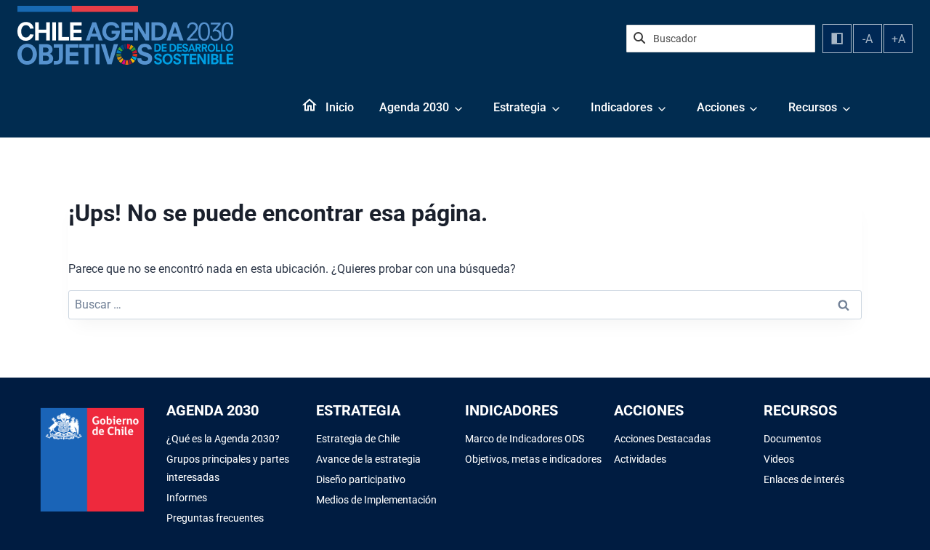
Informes (186, 497)
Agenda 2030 (414, 107)
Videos (779, 459)
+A (898, 39)
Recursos (812, 107)
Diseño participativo (360, 479)
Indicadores (621, 107)
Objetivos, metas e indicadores (533, 459)
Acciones (721, 107)
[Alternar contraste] (837, 38)
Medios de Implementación (376, 500)
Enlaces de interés (804, 479)
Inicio (340, 107)
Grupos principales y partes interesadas (227, 468)
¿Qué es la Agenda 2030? (223, 439)
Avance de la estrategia (368, 459)
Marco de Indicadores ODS (524, 439)
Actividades (640, 459)
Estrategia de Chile (358, 439)
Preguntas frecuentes (215, 518)
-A (867, 39)
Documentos (792, 439)
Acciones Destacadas (662, 439)
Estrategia (519, 107)
